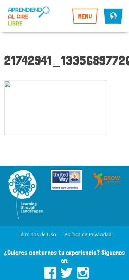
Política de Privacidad (87, 234)
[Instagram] (83, 271)
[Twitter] (66, 271)
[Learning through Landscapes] (25, 195)
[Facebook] (50, 271)
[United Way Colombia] (66, 180)
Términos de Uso (37, 234)
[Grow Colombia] (105, 181)
